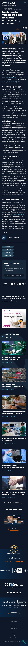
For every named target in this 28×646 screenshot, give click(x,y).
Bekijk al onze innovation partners (14, 561)
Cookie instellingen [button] (14, 637)
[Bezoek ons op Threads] (8, 592)
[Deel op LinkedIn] (23, 284)
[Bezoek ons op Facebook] (14, 592)
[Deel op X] (26, 28)
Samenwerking (7, 249)
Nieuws (5, 8)
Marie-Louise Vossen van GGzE (10, 81)
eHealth (8, 252)
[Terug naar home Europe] (9, 4)
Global (14, 635)
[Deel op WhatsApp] (25, 284)
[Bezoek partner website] (12, 570)
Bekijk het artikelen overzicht (11, 502)
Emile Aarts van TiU (19, 214)
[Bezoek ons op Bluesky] (11, 592)
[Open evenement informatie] (24, 642)
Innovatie (10, 8)
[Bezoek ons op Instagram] (20, 592)
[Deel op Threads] (23, 28)
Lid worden (14, 529)
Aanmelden (14, 612)
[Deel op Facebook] (20, 284)
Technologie (7, 255)
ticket (15, 301)
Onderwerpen (14, 626)
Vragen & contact (14, 621)
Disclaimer (14, 630)
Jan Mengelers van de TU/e (14, 77)
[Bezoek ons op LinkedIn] (17, 592)
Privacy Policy (14, 628)
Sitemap (14, 633)
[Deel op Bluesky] (17, 284)
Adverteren (14, 623)
